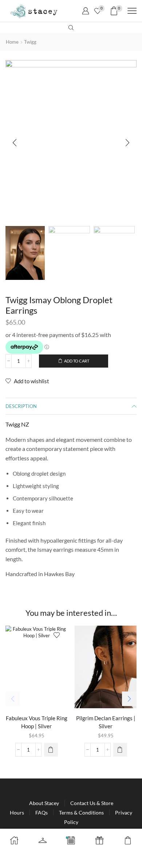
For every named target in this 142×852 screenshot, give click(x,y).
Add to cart (76, 360)
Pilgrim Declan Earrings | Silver (105, 722)
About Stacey (44, 803)
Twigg (30, 42)
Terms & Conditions (81, 812)
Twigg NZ (17, 424)
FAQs (41, 812)
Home (12, 42)
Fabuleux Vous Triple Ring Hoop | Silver (36, 722)
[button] (14, 143)
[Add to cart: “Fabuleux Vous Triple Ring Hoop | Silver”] (51, 750)
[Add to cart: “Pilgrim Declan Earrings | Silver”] (120, 750)
